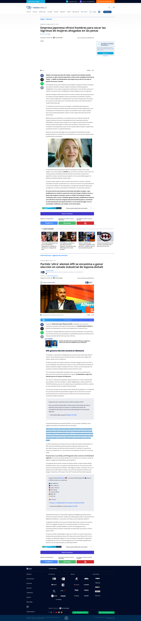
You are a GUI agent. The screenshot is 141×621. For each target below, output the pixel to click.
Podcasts (28, 11)
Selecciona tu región (33, 1)
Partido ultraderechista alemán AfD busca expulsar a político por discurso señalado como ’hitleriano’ (74, 341)
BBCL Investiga (75, 11)
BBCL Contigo (84, 11)
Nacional (35, 11)
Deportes (56, 11)
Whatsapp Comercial (81, 612)
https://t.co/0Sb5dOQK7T (58, 503)
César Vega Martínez (52, 276)
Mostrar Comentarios (67, 213)
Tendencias (62, 11)
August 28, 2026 (71, 415)
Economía (50, 11)
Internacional (42, 11)
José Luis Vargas (46, 34)
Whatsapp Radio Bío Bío (107, 612)
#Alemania (61, 478)
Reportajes (29, 602)
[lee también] (51, 344)
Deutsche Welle (49, 270)
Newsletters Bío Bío (73, 1)
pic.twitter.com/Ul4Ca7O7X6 (75, 503)
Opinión (69, 11)
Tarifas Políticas (30, 611)
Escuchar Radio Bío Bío (105, 1)
